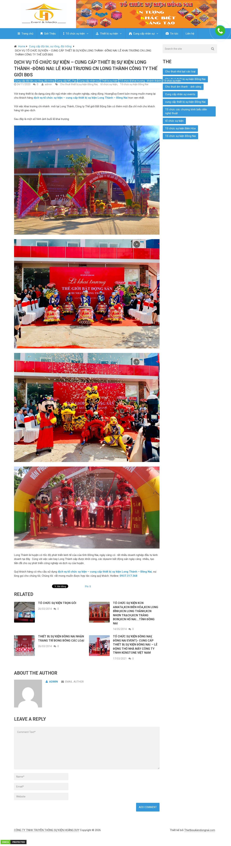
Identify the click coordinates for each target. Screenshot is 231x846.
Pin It (88, 586)
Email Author (74, 681)
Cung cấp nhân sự (143, 33)
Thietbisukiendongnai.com (199, 830)
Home (21, 46)
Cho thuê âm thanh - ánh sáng (183, 86)
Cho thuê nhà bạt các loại (180, 71)
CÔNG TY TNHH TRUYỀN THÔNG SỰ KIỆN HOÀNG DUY (46, 830)
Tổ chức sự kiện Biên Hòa (180, 128)
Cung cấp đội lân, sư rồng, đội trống (50, 46)
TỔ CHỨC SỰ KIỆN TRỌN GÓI (57, 603)
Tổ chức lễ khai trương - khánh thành (140, 80)
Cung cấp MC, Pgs (66, 80)
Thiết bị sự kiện (108, 33)
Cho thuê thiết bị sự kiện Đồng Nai (79, 84)
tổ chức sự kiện (108, 84)
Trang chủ (27, 33)
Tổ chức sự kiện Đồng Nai (134, 84)
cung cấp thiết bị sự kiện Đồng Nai (185, 101)
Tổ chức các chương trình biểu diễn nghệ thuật (186, 111)
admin (48, 84)
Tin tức (173, 33)
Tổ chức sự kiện (75, 33)
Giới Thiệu (49, 33)
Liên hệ (190, 33)
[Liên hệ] (221, 34)
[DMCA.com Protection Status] (13, 843)
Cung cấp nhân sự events (180, 94)
